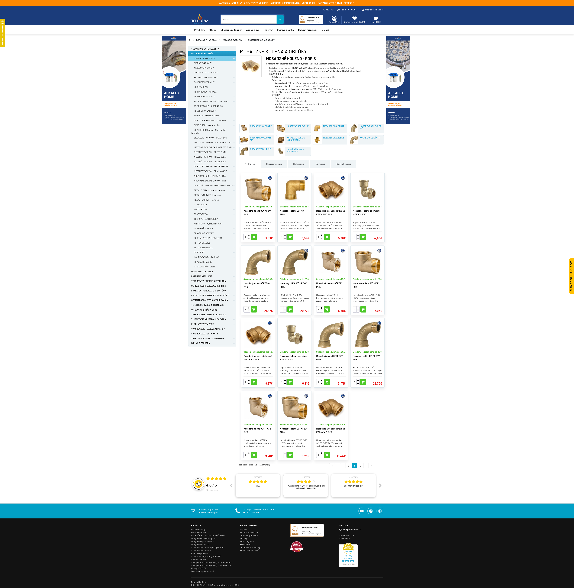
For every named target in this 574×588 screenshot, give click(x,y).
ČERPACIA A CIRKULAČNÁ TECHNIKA (208, 286)
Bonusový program (307, 30)
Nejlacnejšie (298, 164)
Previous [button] (231, 485)
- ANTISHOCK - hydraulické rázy (206, 223)
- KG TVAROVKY (199, 209)
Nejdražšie (320, 164)
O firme (212, 30)
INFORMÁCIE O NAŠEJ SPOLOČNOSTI (208, 535)
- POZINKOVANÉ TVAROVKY (204, 77)
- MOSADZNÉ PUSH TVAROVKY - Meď (208, 176)
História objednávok (249, 532)
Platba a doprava (198, 532)
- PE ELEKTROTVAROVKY (203, 111)
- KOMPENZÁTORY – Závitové (205, 257)
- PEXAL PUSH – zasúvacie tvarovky (208, 190)
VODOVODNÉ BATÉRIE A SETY (205, 48)
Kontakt (325, 30)
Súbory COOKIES (198, 568)
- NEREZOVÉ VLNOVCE (202, 228)
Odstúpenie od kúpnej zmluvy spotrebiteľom (211, 562)
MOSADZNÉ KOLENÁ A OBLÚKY (261, 40)
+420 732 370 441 (251, 512)
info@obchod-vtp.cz (374, 9)
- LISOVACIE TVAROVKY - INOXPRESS (209, 137)
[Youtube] (361, 511)
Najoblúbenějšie (343, 164)
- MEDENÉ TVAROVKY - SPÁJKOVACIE (209, 171)
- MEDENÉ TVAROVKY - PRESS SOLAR (209, 157)
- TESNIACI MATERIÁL (202, 247)
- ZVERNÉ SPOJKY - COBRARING (207, 106)
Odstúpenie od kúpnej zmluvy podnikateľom (211, 565)
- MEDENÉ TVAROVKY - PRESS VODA (208, 161)
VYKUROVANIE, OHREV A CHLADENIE (208, 314)
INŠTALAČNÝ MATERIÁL (206, 40)
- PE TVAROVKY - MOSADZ (204, 91)
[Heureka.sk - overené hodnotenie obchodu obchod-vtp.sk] (348, 554)
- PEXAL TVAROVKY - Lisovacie (206, 195)
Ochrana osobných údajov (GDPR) (206, 556)
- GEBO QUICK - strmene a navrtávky (208, 120)
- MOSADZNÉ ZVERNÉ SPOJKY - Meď (208, 180)
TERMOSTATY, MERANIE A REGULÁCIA (208, 281)
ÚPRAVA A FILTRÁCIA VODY (204, 309)
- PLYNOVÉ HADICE (200, 242)
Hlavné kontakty (198, 529)
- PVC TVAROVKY (199, 214)
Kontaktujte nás (247, 541)
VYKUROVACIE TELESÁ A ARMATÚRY (208, 329)
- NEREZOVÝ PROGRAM (202, 68)
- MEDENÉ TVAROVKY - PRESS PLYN (208, 152)
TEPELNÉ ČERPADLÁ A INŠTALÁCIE (207, 305)
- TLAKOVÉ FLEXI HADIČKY (204, 219)
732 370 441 (341, 9)
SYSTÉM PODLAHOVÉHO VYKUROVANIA (209, 300)
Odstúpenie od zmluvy (250, 547)
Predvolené (250, 164)
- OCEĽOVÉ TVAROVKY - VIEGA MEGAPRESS (212, 185)
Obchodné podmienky (231, 30)
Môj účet (244, 529)
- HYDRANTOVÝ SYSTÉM (203, 266)
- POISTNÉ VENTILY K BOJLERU (206, 238)
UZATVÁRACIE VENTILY (202, 271)
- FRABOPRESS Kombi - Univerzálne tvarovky (208, 131)
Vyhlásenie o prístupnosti (202, 571)
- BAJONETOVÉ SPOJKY (203, 82)
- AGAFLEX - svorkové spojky (205, 115)
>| (377, 465)
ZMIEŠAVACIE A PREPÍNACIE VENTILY (208, 319)
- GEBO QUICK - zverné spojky (205, 125)
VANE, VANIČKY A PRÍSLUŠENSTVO (207, 338)
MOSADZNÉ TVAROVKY (232, 40)
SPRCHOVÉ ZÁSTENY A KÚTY (204, 333)
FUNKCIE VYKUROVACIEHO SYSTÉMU (208, 290)
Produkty (198, 29)
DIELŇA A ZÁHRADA (200, 343)
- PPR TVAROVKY (199, 87)
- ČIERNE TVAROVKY (201, 63)
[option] (257, 485)
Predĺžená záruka (198, 559)
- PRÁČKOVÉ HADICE (201, 262)
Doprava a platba (285, 30)
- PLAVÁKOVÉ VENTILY (202, 233)
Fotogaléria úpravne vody (202, 541)
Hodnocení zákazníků (249, 550)
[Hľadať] (280, 19)
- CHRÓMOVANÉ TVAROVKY (204, 72)
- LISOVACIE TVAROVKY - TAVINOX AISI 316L (212, 142)
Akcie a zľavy (252, 30)
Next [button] (380, 485)
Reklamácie (245, 544)
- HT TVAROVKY (199, 204)
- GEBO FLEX (197, 252)
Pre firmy (268, 30)
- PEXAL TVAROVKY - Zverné (205, 199)
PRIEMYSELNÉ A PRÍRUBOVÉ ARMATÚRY (210, 295)
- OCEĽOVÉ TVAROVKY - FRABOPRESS (209, 166)
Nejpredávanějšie (274, 164)
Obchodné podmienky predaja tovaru (207, 547)
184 (212, 490)
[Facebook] (380, 511)
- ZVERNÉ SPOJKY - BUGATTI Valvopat (209, 101)
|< (331, 465)
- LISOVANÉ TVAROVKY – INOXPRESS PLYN (211, 147)
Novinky (243, 538)
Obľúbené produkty (249, 535)
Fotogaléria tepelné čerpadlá (203, 538)
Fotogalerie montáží (200, 544)
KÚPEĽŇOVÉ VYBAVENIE (202, 324)
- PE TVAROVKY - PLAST (203, 96)
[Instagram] (370, 511)
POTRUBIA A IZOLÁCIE (201, 276)
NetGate (202, 582)
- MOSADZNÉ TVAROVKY (203, 58)
